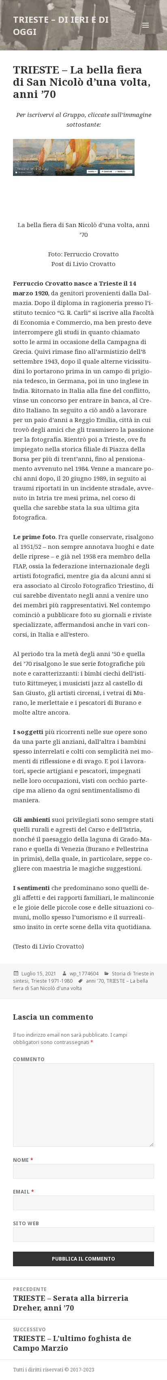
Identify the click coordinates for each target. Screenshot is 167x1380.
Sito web (26, 1223)
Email (23, 1191)
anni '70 (95, 980)
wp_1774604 (84, 973)
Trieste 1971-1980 (52, 980)
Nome (23, 1160)
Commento (29, 1059)
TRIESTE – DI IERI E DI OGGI (61, 25)
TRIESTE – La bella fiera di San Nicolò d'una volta (80, 984)
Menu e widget (145, 33)
